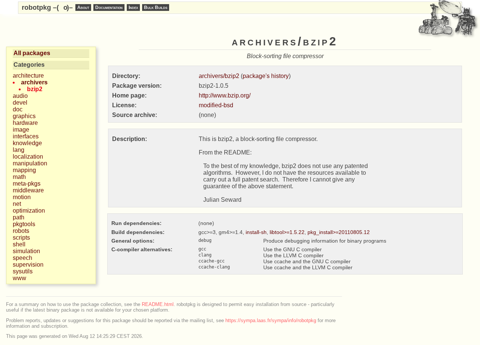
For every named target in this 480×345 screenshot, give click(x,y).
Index (133, 7)
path (18, 217)
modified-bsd (216, 105)
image (21, 129)
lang (18, 150)
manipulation (30, 163)
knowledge (27, 143)
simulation (26, 251)
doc (17, 109)
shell (19, 244)
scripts (21, 237)
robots (21, 231)
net (17, 204)
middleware (28, 190)
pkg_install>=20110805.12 (339, 232)
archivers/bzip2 (219, 76)
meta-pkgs (26, 183)
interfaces (26, 136)
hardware (25, 123)
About (83, 7)
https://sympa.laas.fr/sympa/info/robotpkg (270, 320)
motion (22, 197)
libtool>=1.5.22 (287, 232)
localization (28, 156)
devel (20, 102)
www (19, 278)
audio (20, 96)
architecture (28, 75)
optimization (29, 210)
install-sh (256, 232)
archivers (34, 82)
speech (22, 258)
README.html (158, 304)
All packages (32, 53)
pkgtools (24, 224)
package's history (266, 76)
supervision (28, 264)
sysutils (23, 271)
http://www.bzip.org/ (224, 95)
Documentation (109, 7)
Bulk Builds (155, 7)
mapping (24, 170)
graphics (24, 116)
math (19, 177)
